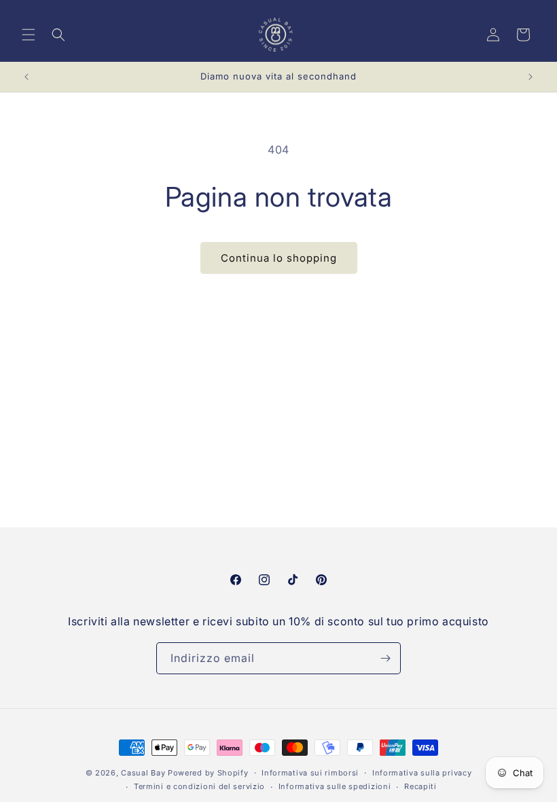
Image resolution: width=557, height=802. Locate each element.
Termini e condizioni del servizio (199, 786)
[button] (28, 35)
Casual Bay (143, 773)
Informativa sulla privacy (422, 773)
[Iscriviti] (385, 658)
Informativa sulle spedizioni (334, 786)
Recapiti (420, 786)
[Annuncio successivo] (530, 77)
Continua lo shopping (279, 257)
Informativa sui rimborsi (310, 773)
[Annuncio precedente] (26, 77)
